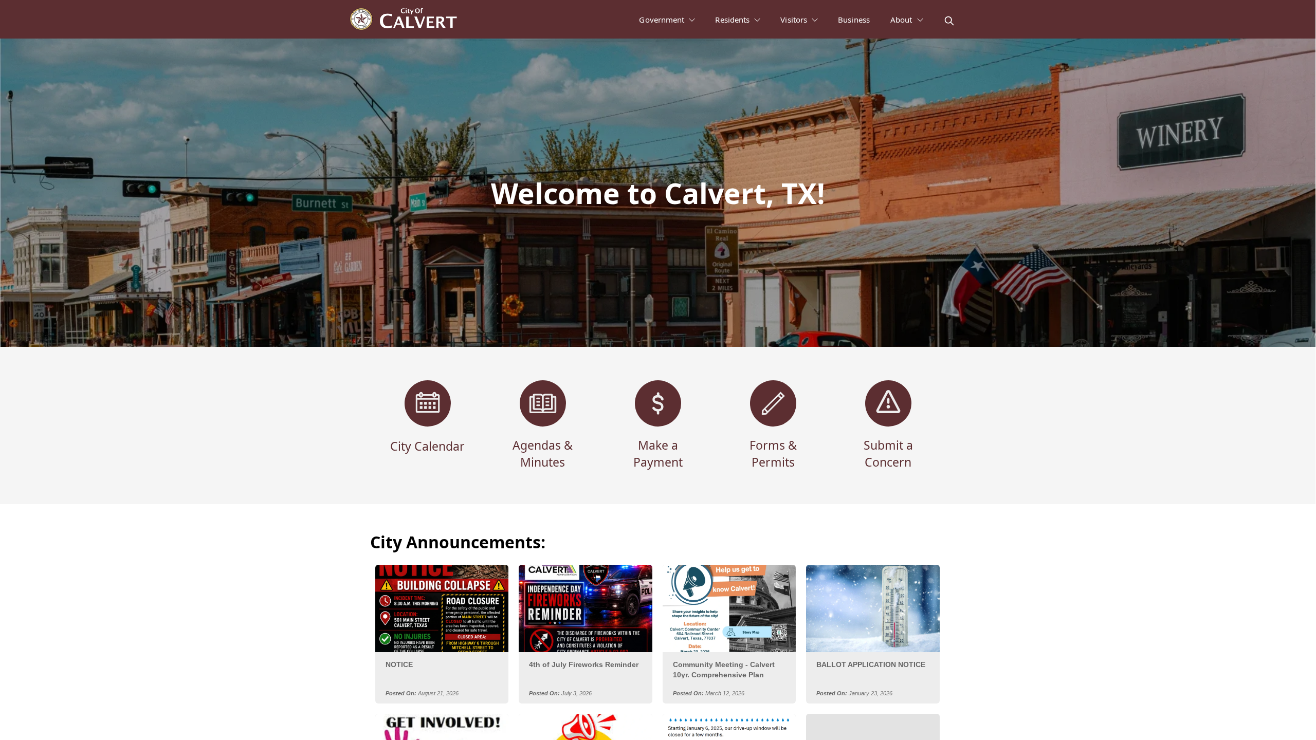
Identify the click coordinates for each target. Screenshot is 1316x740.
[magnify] (949, 21)
